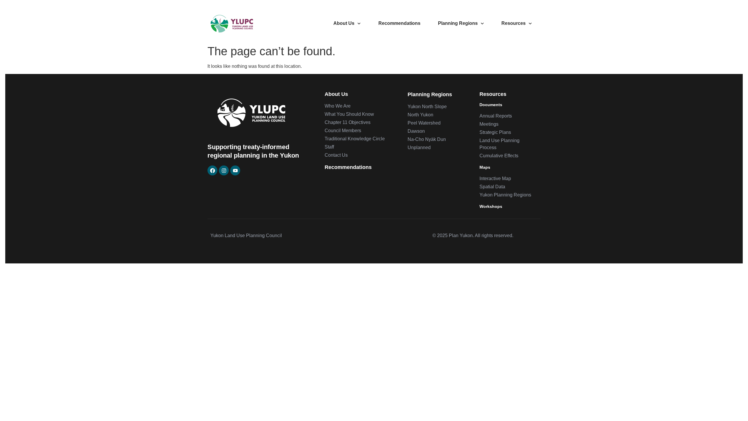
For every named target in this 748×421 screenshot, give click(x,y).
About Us (343, 23)
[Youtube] (235, 170)
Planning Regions (458, 23)
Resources (513, 23)
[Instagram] (224, 170)
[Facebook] (212, 170)
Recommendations (399, 23)
